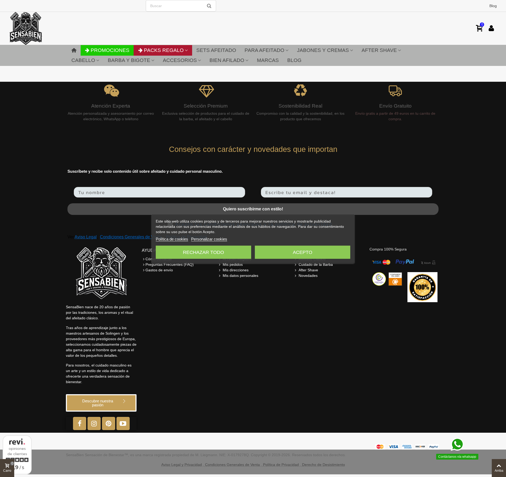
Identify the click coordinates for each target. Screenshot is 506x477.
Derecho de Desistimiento (323, 464)
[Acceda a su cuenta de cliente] (491, 28)
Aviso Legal (86, 237)
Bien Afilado (227, 60)
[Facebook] (79, 423)
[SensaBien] (42, 28)
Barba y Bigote (129, 60)
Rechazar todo (203, 252)
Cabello (83, 60)
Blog (493, 6)
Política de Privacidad (281, 464)
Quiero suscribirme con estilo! (253, 209)
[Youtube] (123, 423)
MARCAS (268, 60)
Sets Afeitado (216, 50)
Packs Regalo (164, 50)
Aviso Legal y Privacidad (181, 464)
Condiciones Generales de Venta (131, 237)
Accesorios (180, 60)
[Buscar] (209, 5)
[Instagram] (94, 423)
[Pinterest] (108, 423)
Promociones (110, 50)
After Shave (379, 50)
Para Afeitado (264, 50)
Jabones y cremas (323, 50)
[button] (101, 403)
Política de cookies (172, 239)
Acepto (302, 252)
